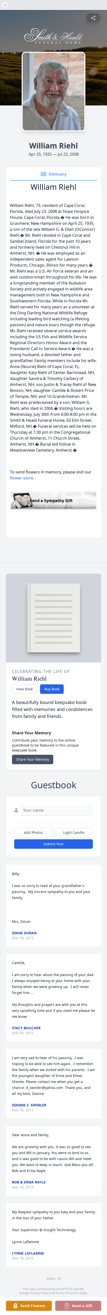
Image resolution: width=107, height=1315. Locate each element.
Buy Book (51, 689)
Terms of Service (67, 1293)
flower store (21, 478)
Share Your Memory (32, 759)
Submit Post (53, 844)
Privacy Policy (39, 1293)
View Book (24, 689)
